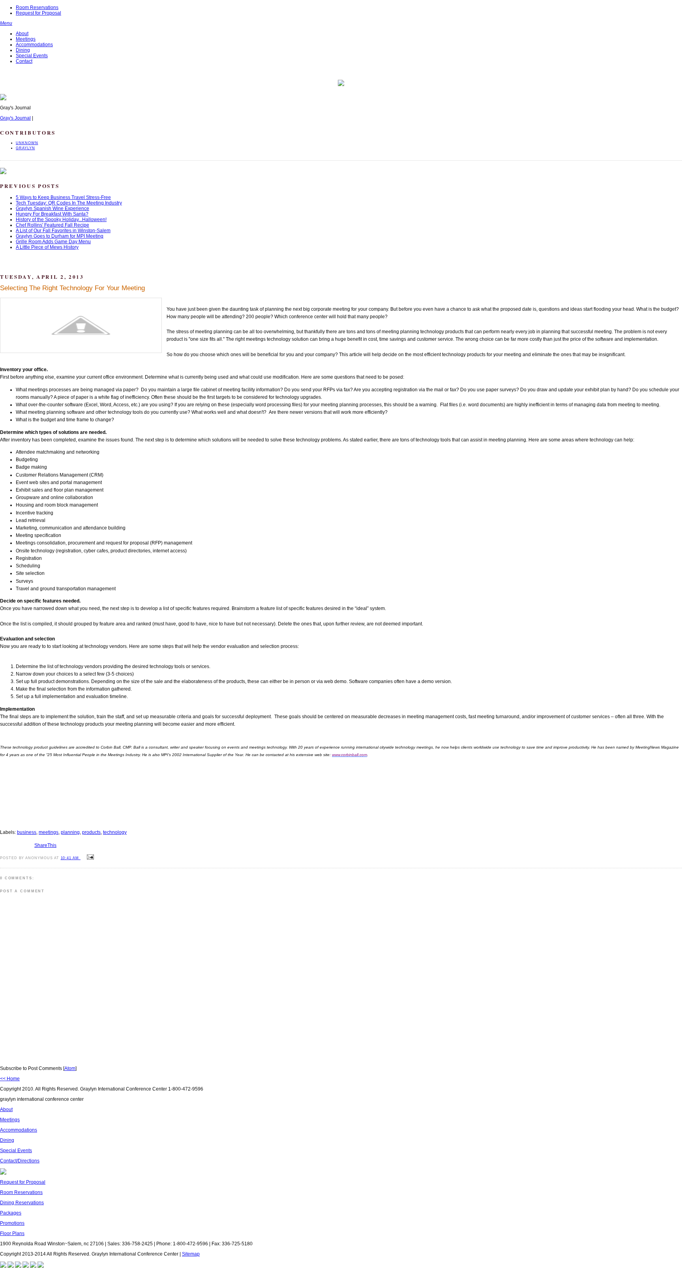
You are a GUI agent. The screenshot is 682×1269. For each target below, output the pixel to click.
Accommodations (34, 44)
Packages (10, 1213)
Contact (24, 61)
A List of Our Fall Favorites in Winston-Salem (63, 230)
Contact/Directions (19, 1161)
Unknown (27, 143)
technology (115, 832)
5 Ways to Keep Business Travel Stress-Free (63, 197)
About (22, 33)
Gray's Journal (15, 118)
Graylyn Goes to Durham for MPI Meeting (59, 236)
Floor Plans (12, 1233)
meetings (48, 832)
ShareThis (45, 845)
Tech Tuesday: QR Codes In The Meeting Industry (69, 203)
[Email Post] (89, 857)
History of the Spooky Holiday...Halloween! (61, 219)
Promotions (12, 1223)
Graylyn (25, 148)
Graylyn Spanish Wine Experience (52, 208)
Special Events (32, 55)
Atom (69, 1068)
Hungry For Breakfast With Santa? (52, 214)
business (26, 832)
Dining (23, 50)
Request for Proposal (38, 13)
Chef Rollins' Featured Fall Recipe (52, 225)
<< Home (10, 1078)
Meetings (26, 39)
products (91, 832)
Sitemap (191, 1254)
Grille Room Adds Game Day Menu (53, 241)
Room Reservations (37, 7)
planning (70, 832)
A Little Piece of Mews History (47, 247)
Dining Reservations (22, 1202)
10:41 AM (71, 858)
